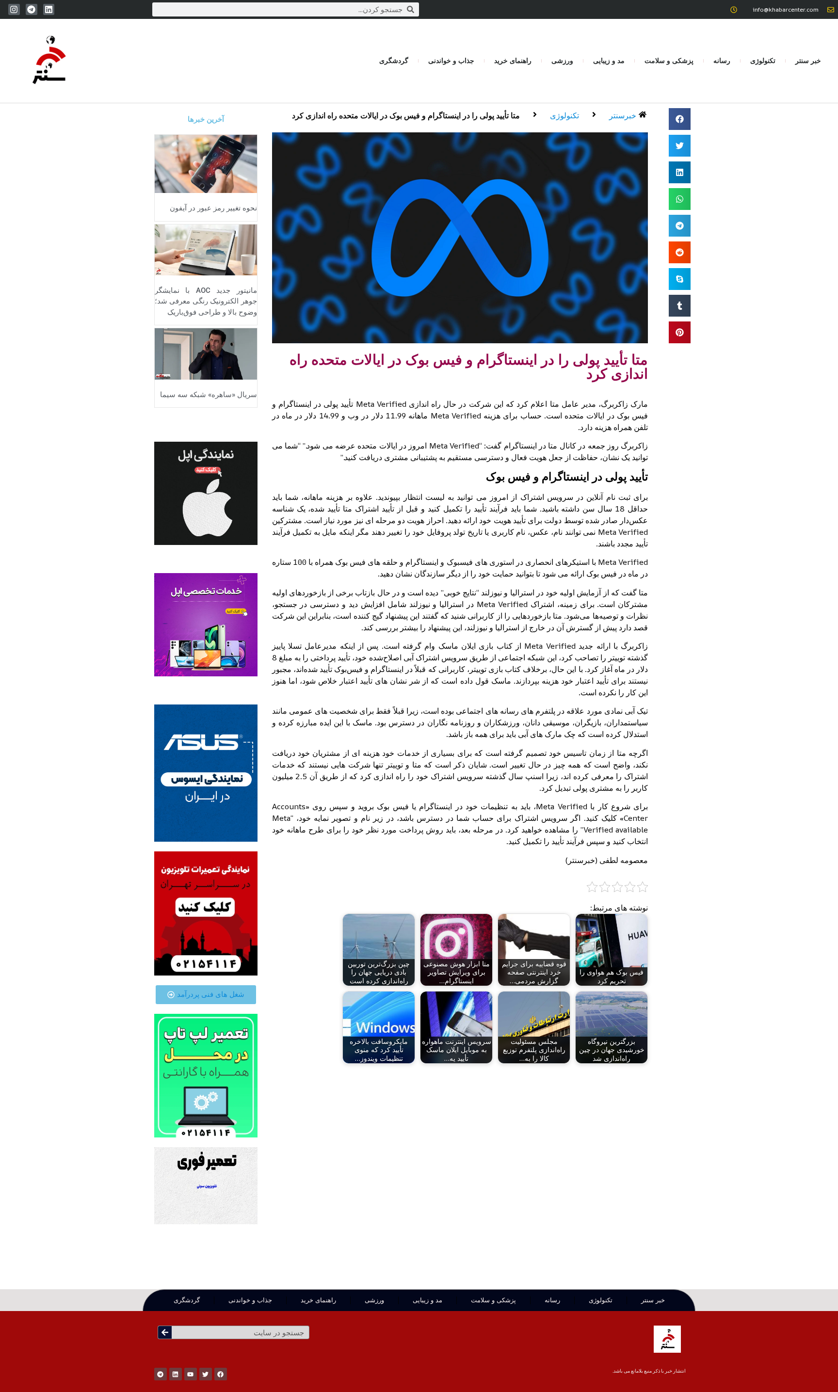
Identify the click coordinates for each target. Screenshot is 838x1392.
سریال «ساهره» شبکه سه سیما (208, 394)
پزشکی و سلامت (669, 60)
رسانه (721, 60)
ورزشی (562, 60)
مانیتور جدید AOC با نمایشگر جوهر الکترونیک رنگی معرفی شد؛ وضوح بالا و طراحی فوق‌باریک (206, 301)
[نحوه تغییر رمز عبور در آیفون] (206, 163)
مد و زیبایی (609, 60)
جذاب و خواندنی (451, 60)
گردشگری (393, 60)
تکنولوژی (762, 60)
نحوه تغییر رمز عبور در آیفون (213, 208)
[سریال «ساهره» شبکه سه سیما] (206, 353)
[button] (680, 119)
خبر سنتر (808, 60)
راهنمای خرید (513, 60)
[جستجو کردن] (165, 1332)
